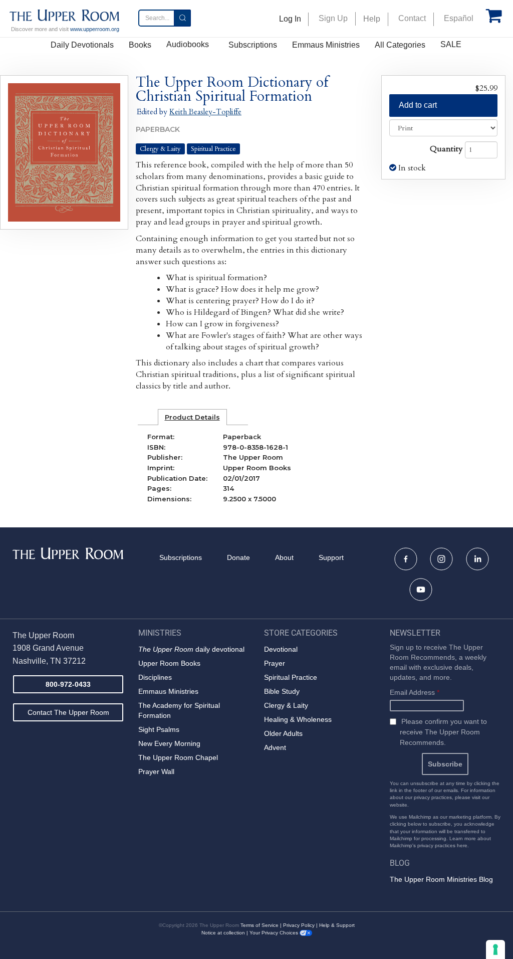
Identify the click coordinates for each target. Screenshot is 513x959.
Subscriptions (252, 45)
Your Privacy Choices (274, 932)
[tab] (192, 417)
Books (140, 45)
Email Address (414, 692)
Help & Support (337, 925)
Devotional (281, 649)
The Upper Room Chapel (178, 757)
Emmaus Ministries (326, 45)
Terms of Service (259, 925)
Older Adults (283, 733)
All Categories (400, 45)
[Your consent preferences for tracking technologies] (495, 949)
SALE (450, 44)
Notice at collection (223, 932)
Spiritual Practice (213, 148)
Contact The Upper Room (68, 712)
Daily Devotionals (82, 45)
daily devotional (191, 649)
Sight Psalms (158, 729)
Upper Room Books (169, 663)
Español (458, 18)
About (284, 557)
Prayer (274, 663)
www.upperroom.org (94, 29)
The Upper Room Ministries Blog (441, 879)
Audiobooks (187, 44)
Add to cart (418, 105)
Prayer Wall (156, 772)
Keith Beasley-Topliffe (205, 112)
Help (371, 19)
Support (331, 557)
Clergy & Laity (160, 148)
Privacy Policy (299, 925)
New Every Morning (169, 743)
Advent (275, 747)
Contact (412, 18)
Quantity (446, 148)
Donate (238, 557)
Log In (290, 19)
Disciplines (155, 677)
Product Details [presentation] (192, 417)
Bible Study (282, 691)
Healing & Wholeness (298, 719)
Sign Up (333, 18)
